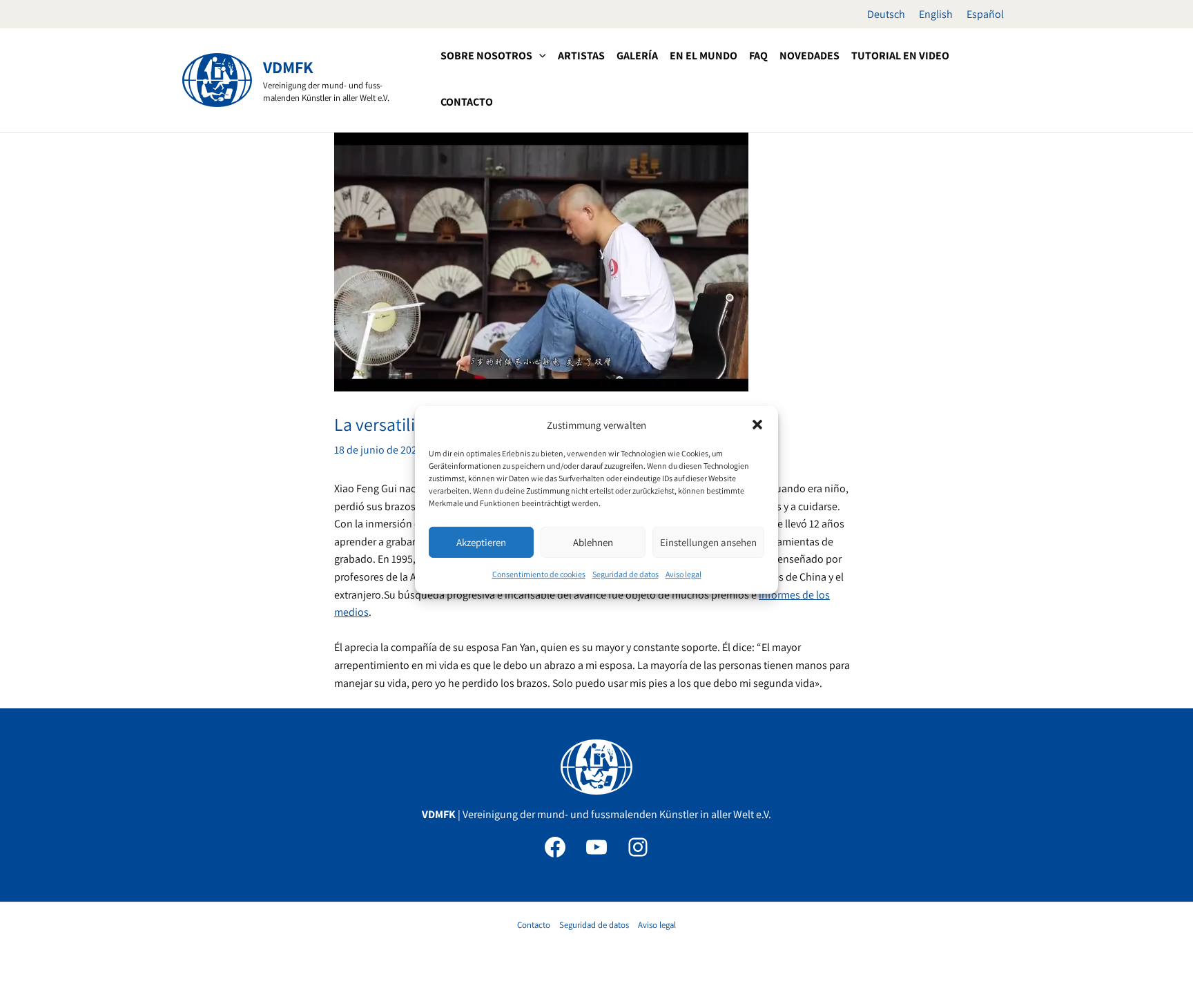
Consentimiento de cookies (538, 574)
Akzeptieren (481, 542)
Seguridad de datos (625, 574)
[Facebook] (555, 847)
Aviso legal (683, 574)
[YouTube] (596, 847)
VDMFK (288, 67)
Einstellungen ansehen (708, 542)
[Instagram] (637, 847)
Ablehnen (593, 542)
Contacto (533, 925)
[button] (757, 424)
